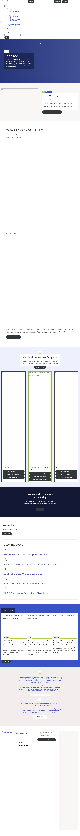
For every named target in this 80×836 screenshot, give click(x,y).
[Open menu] (1, 22)
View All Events (6, 533)
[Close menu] (5, 6)
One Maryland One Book (66, 471)
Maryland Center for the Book (13, 477)
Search (31, 1)
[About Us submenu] (11, 10)
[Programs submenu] (11, 18)
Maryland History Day (40, 473)
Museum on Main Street (13, 471)
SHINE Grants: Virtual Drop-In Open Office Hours (26, 593)
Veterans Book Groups (66, 474)
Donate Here (40, 509)
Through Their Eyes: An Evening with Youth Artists (26, 555)
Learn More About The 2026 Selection (52, 112)
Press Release (6, 637)
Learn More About (13, 337)
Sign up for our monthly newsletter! (46, 739)
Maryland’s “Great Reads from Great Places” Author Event (30, 564)
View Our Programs (40, 367)
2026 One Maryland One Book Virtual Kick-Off (24, 583)
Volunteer (57, 1)
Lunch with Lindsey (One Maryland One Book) (24, 574)
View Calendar (7, 597)
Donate (65, 1)
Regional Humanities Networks (14, 474)
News (30, 637)
